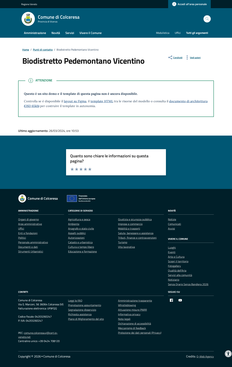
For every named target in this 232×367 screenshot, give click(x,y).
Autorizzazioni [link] (76, 238)
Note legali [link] (124, 319)
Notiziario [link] (173, 280)
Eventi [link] (171, 252)
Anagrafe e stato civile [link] (81, 228)
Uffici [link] (178, 33)
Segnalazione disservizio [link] (82, 310)
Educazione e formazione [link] (82, 251)
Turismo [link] (122, 242)
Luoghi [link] (172, 248)
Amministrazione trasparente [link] (135, 301)
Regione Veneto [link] (29, 4)
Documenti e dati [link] (28, 247)
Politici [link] (22, 238)
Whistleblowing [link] (127, 305)
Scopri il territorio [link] (178, 261)
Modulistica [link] (162, 33)
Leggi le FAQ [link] (75, 301)
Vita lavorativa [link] (126, 247)
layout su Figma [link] (75, 101)
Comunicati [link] (174, 224)
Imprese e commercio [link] (130, 224)
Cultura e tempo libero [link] (81, 247)
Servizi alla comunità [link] (180, 275)
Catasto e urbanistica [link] (80, 242)
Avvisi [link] (171, 228)
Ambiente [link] (73, 224)
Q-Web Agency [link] (205, 356)
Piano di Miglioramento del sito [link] (86, 319)
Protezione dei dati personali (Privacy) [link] (139, 333)
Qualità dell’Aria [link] (177, 270)
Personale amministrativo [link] (33, 242)
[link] (189, 4)
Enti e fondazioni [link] (28, 233)
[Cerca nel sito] (207, 19)
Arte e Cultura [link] (176, 257)
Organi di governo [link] (28, 219)
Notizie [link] (172, 219)
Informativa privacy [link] (129, 314)
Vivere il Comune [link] (90, 33)
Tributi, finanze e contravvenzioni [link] (137, 238)
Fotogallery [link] (174, 266)
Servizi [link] (69, 33)
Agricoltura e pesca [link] (79, 219)
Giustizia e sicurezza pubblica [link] (135, 219)
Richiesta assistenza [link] (80, 314)
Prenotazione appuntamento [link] (84, 305)
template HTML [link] (102, 101)
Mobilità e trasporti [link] (129, 228)
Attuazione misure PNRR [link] (132, 310)
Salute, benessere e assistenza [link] (135, 233)
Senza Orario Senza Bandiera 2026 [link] (188, 284)
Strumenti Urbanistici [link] (30, 251)
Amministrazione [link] (35, 33)
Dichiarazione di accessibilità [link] (134, 323)
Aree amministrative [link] (30, 224)
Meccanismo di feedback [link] (132, 328)
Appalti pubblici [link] (77, 233)
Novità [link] (55, 33)
